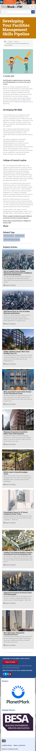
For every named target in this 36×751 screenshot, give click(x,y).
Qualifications (19, 236)
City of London (9, 236)
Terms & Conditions (19, 745)
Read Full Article (10, 285)
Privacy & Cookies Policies (10, 749)
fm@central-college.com (24, 213)
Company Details (7, 745)
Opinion (16, 41)
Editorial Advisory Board (11, 240)
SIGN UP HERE (10, 662)
